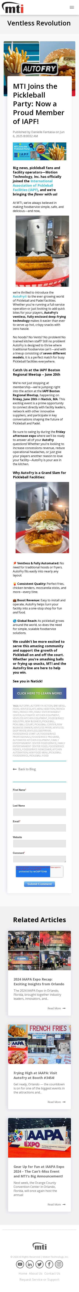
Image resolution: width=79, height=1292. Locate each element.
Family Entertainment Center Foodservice (36, 741)
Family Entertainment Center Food (39, 745)
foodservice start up (26, 733)
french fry (26, 712)
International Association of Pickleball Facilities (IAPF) (33, 185)
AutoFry (24, 705)
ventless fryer (42, 727)
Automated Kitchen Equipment (31, 740)
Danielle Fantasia (43, 132)
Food (16, 708)
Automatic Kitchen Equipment (40, 715)
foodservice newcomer (36, 749)
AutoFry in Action (41, 705)
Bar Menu (59, 705)
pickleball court (23, 724)
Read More (54, 1008)
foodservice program (45, 736)
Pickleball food (39, 755)
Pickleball (48, 721)
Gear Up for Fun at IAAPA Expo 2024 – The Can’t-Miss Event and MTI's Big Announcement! (39, 1171)
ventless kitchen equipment (30, 718)
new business (33, 721)
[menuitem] (23, 1273)
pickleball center (45, 724)
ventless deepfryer (39, 730)
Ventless (25, 708)
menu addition (46, 708)
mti (34, 708)
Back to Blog (27, 769)
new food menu (38, 752)
